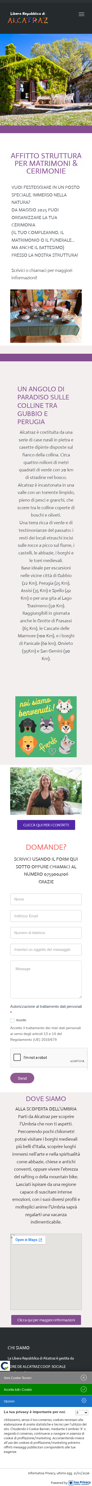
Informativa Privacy (41, 1473)
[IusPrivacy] (79, 1483)
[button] (16, 316)
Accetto (20, 1020)
